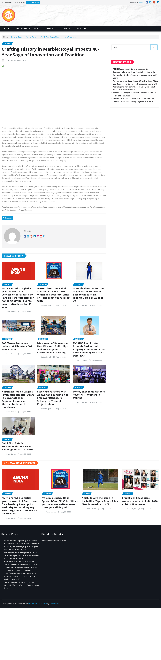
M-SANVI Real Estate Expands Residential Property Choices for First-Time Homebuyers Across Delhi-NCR (89, 349)
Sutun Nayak (11, 311)
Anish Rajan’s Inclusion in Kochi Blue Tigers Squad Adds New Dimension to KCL (100, 501)
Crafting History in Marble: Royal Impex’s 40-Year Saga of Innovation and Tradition (43, 37)
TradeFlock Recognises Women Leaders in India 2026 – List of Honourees (140, 501)
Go (154, 47)
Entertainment (23, 29)
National (51, 29)
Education (81, 29)
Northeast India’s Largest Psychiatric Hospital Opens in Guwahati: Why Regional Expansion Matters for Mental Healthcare (18, 399)
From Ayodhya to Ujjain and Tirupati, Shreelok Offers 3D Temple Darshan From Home (21, 585)
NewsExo (43, 603)
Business (8, 29)
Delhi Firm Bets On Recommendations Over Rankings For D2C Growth (17, 446)
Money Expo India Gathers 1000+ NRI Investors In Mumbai (89, 394)
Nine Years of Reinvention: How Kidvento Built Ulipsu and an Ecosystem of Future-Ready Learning (53, 347)
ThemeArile (54, 603)
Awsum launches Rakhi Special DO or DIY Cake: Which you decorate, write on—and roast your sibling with (53, 294)
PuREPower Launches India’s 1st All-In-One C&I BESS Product (17, 346)
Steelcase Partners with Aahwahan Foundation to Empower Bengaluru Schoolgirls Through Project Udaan (52, 398)
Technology (65, 29)
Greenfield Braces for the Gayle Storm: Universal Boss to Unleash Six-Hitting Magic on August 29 (88, 294)
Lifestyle (38, 29)
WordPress (32, 603)
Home (5, 37)
